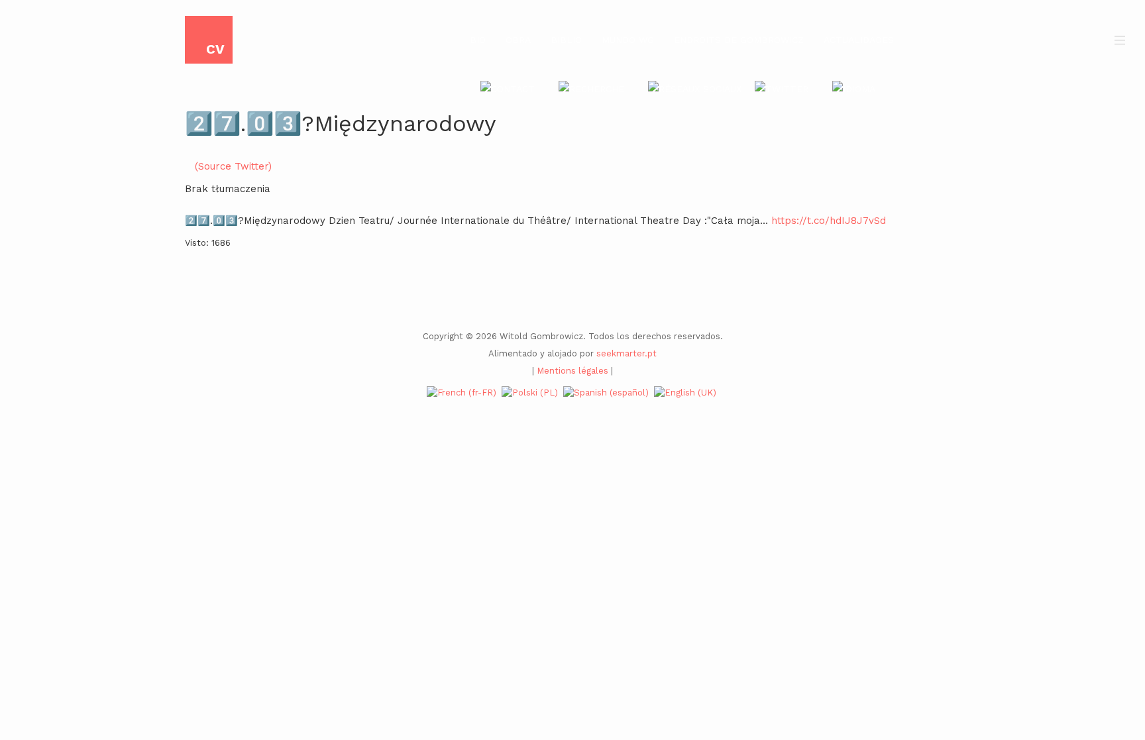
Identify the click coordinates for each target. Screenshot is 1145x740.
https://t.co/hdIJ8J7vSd (828, 221)
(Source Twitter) (233, 166)
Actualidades (859, 39)
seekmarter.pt (626, 353)
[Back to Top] (1113, 631)
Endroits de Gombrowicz (739, 39)
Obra (518, 39)
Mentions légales (572, 371)
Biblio (566, 39)
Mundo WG (628, 39)
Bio (478, 39)
